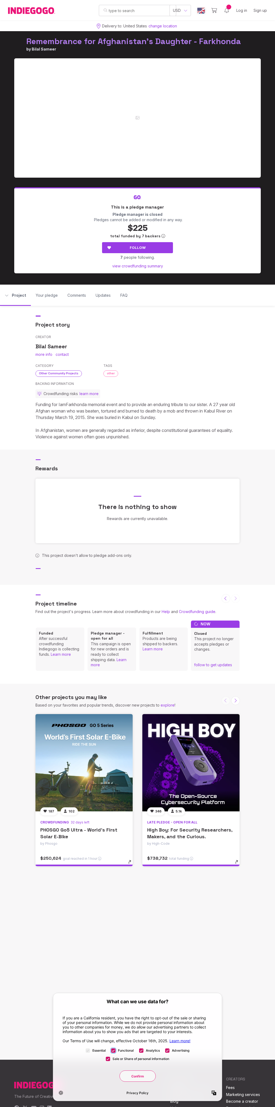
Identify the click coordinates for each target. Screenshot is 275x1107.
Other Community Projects (58, 373)
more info (43, 354)
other (111, 373)
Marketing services (243, 1094)
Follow (138, 247)
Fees (230, 1087)
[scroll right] (235, 701)
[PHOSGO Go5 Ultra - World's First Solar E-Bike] (84, 762)
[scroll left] (226, 598)
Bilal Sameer (44, 49)
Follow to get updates (213, 664)
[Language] (201, 10)
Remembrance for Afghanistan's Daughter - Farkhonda (133, 41)
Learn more (61, 654)
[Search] (105, 10)
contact (62, 354)
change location (163, 26)
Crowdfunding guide (197, 611)
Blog (174, 1101)
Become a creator (242, 1101)
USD (177, 10)
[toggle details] (132, 864)
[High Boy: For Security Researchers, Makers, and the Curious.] (191, 762)
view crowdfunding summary (137, 266)
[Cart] (214, 10)
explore (168, 705)
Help (166, 611)
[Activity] (226, 10)
